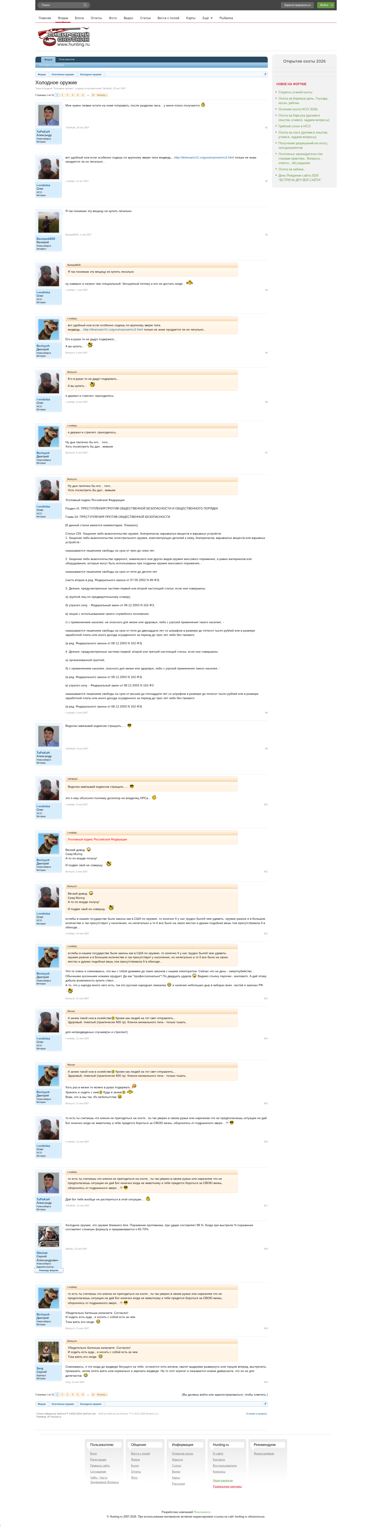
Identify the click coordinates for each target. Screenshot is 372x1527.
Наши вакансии (223, 1480)
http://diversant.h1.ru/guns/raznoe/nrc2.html (204, 157)
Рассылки (178, 1483)
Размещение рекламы (227, 1486)
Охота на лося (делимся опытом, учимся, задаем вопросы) (303, 135)
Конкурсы (219, 1471)
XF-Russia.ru (54, 1416)
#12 (266, 933)
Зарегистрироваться (297, 5)
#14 (266, 1038)
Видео (128, 18)
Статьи (145, 18)
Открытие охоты (182, 1453)
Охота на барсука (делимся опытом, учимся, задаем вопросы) (304, 118)
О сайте (218, 1453)
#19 (266, 1328)
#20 (266, 1382)
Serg (40, 1368)
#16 (266, 1141)
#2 (266, 181)
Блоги (79, 18)
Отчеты (96, 18)
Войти (324, 5)
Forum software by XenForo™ (66, 1413)
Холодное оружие (63, 88)
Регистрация (98, 1459)
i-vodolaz (43, 185)
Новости (177, 1459)
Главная (45, 18)
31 (93, 95)
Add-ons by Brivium (128, 1413)
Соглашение (98, 1471)
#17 (266, 1205)
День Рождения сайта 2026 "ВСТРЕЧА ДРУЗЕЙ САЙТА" (300, 178)
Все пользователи (225, 1465)
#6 (266, 402)
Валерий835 (46, 238)
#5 (266, 352)
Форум (63, 18)
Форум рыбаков (264, 1453)
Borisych (43, 346)
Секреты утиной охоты (295, 92)
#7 (266, 452)
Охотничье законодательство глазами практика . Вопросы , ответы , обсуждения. (301, 158)
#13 (266, 998)
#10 (266, 804)
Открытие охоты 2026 (304, 61)
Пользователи (66, 59)
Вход (93, 1453)
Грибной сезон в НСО (295, 126)
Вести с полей (168, 18)
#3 (266, 234)
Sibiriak (42, 1253)
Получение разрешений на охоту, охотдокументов (303, 145)
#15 (266, 1103)
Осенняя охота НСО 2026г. (298, 109)
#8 (266, 712)
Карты (191, 18)
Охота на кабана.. (292, 169)
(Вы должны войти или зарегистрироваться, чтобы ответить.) (225, 1394)
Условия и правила (256, 1413)
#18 (266, 1248)
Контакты (219, 1459)
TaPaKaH (107, 88)
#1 (266, 127)
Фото (113, 18)
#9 (266, 748)
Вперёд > (102, 95)
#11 (266, 871)
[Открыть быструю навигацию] (265, 74)
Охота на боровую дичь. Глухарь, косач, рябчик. (304, 101)
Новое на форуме (291, 84)
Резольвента (202, 1512)
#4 (266, 290)
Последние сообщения (51, 65)
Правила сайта (100, 1465)
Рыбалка (226, 18)
